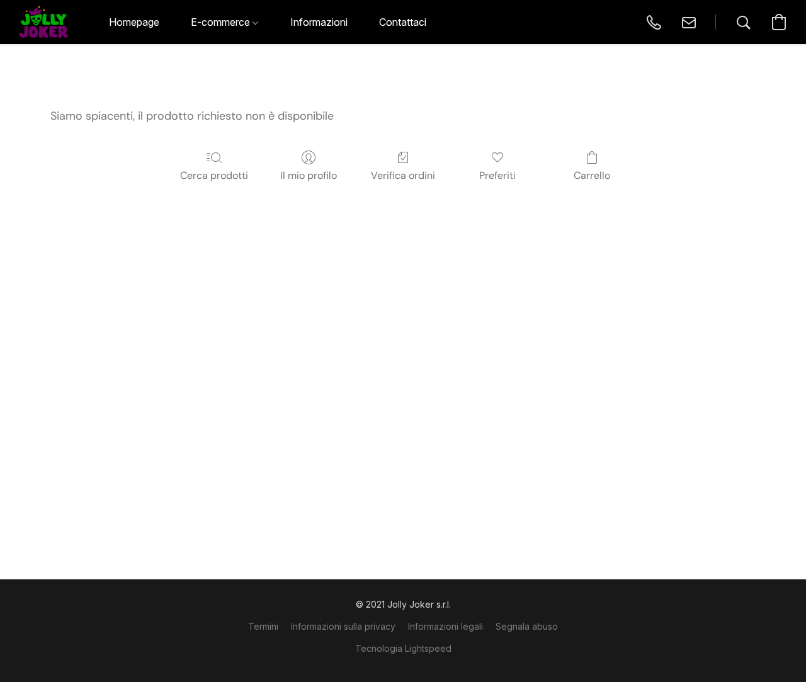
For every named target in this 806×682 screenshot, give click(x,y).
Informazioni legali (445, 626)
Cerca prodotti (214, 175)
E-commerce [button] (222, 22)
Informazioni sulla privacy (343, 626)
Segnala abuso (527, 626)
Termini (263, 626)
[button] (43, 22)
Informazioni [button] (319, 22)
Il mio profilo (308, 175)
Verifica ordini (403, 175)
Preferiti (497, 175)
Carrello (592, 175)
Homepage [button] (134, 22)
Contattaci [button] (402, 22)
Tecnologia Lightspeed (403, 648)
